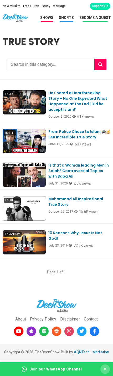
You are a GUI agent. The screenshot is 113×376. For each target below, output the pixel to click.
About (20, 319)
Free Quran (31, 6)
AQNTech (82, 352)
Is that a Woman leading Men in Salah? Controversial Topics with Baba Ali (78, 171)
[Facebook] (94, 331)
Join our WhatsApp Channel (55, 369)
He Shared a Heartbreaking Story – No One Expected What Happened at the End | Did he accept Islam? (77, 101)
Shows (46, 18)
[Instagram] (69, 331)
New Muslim (11, 6)
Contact (91, 319)
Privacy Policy (43, 319)
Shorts (66, 18)
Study (46, 6)
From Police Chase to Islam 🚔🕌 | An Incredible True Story (79, 134)
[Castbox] (56, 331)
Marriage (59, 6)
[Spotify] (44, 331)
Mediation (101, 352)
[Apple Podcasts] (31, 331)
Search (100, 64)
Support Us (100, 6)
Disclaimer (70, 319)
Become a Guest (95, 18)
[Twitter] (81, 331)
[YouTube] (18, 331)
